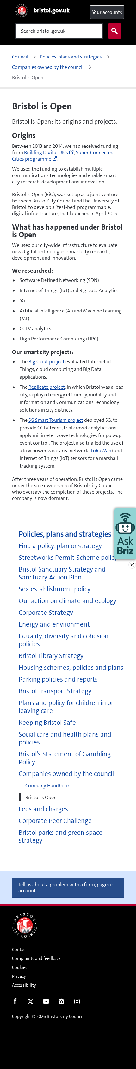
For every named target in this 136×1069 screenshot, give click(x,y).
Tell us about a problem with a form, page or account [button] (65, 887)
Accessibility (24, 985)
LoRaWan (101, 450)
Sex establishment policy (54, 589)
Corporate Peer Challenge (55, 821)
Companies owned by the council (66, 774)
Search (114, 31)
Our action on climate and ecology (67, 601)
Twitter (31, 1003)
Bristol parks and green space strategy (60, 837)
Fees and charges (43, 809)
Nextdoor (62, 1003)
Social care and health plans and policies (65, 738)
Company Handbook (47, 785)
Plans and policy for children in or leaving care (66, 707)
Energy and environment (54, 624)
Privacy (19, 976)
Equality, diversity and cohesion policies (63, 640)
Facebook (15, 1003)
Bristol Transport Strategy (55, 691)
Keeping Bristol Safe (47, 723)
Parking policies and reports (58, 679)
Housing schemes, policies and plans (71, 668)
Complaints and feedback (36, 958)
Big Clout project (46, 361)
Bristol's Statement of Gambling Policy (65, 758)
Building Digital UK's (49, 152)
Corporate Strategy (46, 613)
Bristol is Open (41, 797)
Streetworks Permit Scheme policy (68, 558)
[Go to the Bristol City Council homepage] (24, 925)
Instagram (77, 1003)
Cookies (19, 967)
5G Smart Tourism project (55, 420)
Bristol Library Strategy (51, 656)
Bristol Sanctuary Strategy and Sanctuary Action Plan (62, 573)
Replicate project (46, 387)
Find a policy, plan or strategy (60, 546)
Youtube (46, 1003)
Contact (19, 949)
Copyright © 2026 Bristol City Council (47, 1016)
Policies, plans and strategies (65, 534)
